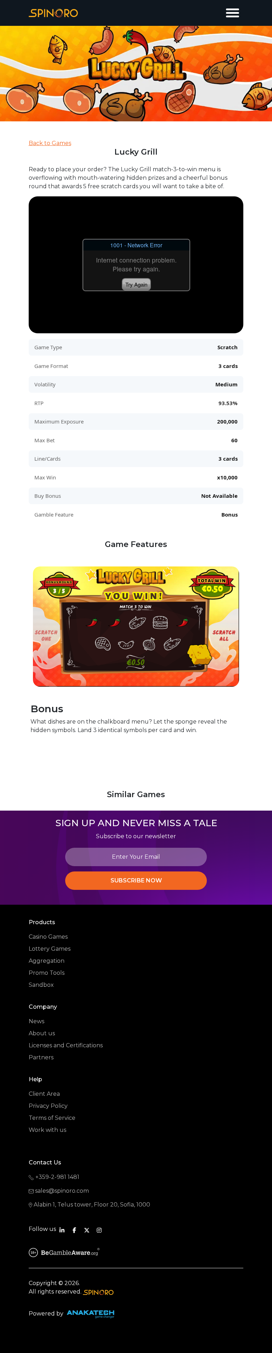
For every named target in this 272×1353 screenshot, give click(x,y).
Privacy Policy (48, 1105)
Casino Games (48, 936)
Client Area (44, 1093)
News (36, 1021)
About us (42, 1033)
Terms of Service (52, 1118)
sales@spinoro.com (62, 1190)
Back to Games (50, 143)
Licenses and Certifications (66, 1045)
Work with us (47, 1130)
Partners (41, 1057)
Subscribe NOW (136, 880)
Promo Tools (46, 972)
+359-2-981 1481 (57, 1177)
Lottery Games (49, 948)
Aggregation (46, 960)
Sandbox (41, 984)
